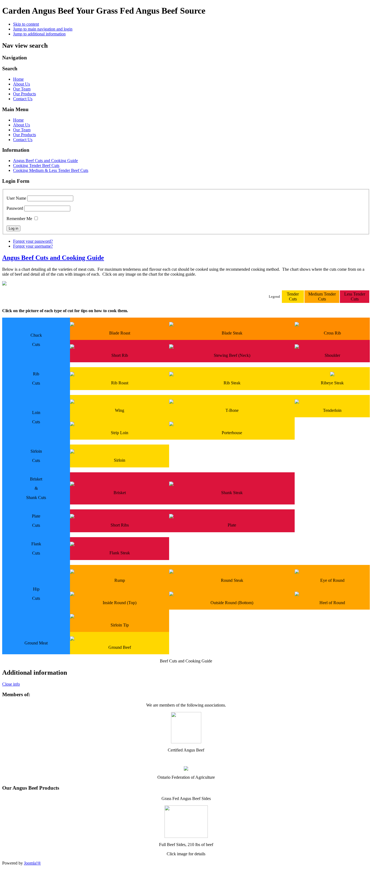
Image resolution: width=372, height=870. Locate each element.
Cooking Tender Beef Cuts (36, 165)
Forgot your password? (33, 241)
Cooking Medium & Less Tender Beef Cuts (50, 170)
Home (18, 79)
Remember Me (19, 218)
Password (15, 208)
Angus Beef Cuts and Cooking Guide (45, 160)
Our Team (22, 89)
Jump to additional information (39, 34)
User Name (16, 198)
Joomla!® (32, 863)
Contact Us (22, 98)
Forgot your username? (33, 246)
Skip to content (26, 24)
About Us (21, 84)
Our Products (24, 94)
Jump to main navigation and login (42, 29)
